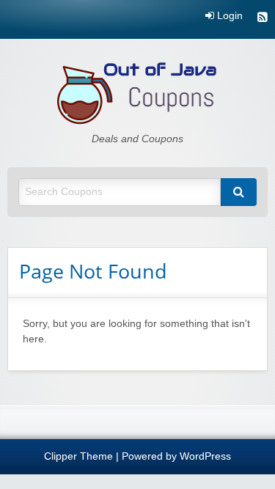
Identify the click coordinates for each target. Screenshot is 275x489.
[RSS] (262, 18)
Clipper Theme (78, 456)
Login (228, 16)
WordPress (205, 456)
